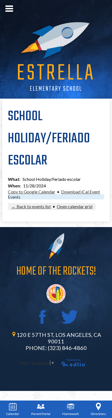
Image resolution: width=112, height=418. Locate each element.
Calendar (12, 414)
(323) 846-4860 (67, 348)
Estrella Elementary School (56, 79)
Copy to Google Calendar (31, 191)
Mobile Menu (9, 8)
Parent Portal (40, 414)
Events (14, 196)
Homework (70, 414)
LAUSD (56, 293)
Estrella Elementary (56, 40)
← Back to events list (31, 206)
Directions (98, 414)
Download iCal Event (80, 191)
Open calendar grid (74, 206)
